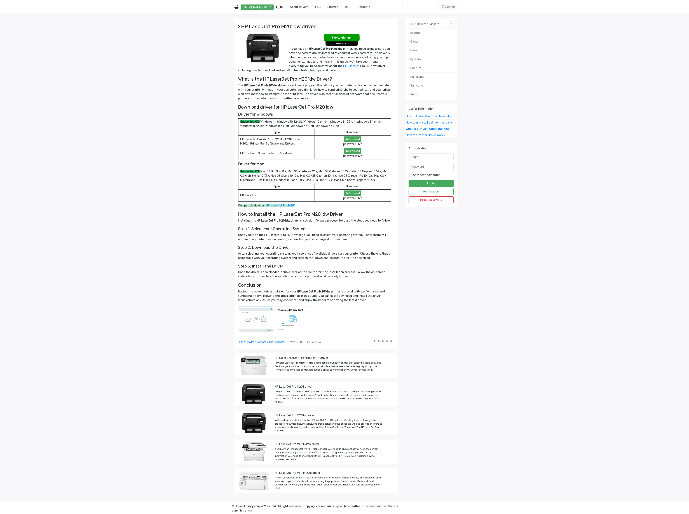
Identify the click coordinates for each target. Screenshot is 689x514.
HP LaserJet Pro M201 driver (294, 386)
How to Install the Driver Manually (428, 116)
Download (354, 139)
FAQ (318, 7)
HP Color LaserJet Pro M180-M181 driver (301, 358)
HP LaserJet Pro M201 (280, 205)
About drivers (299, 7)
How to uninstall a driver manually (429, 122)
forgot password (431, 199)
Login (431, 183)
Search (450, 7)
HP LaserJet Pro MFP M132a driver (297, 473)
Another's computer (426, 175)
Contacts (363, 7)
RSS (347, 7)
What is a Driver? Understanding (428, 129)
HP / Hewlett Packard (252, 342)
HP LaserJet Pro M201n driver (294, 415)
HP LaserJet (351, 66)
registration (431, 191)
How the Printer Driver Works (425, 135)
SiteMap (332, 7)
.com (263, 7)
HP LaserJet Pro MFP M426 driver (297, 444)
